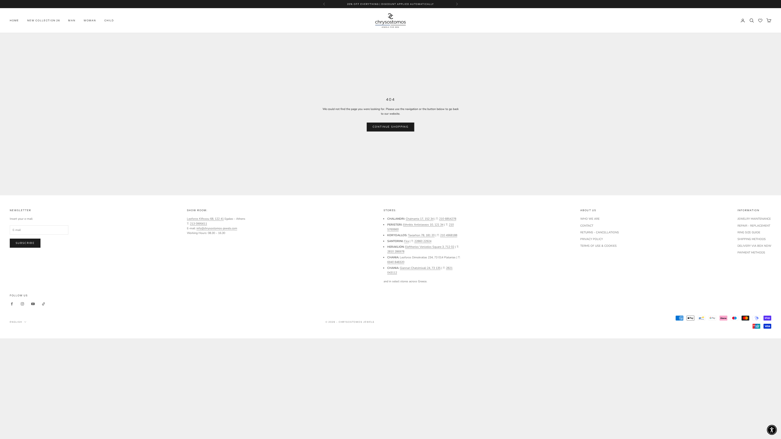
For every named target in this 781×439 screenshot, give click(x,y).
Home (14, 20)
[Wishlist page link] (760, 20)
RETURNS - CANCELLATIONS (599, 232)
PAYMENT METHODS (751, 252)
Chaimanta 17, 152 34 (420, 219)
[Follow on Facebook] (12, 304)
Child (109, 20)
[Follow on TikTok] (43, 304)
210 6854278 (447, 219)
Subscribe (25, 243)
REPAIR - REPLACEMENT (753, 226)
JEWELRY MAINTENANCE (754, 219)
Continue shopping (390, 127)
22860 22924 (422, 241)
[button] (772, 430)
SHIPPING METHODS (751, 239)
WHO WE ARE (590, 219)
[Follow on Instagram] (22, 304)
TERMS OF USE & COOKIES (598, 246)
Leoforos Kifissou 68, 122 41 (205, 219)
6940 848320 (395, 262)
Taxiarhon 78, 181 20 (421, 235)
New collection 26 (43, 20)
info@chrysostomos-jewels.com (216, 228)
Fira (406, 241)
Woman (90, 20)
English (16, 322)
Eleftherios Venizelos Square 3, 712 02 (429, 247)
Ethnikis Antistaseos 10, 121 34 (423, 225)
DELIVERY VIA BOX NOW (754, 246)
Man (71, 20)
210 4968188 (448, 235)
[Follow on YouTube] (33, 304)
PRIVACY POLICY (591, 239)
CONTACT (586, 226)
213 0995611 (198, 224)
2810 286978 (395, 251)
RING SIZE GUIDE (748, 232)
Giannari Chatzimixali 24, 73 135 (420, 268)
